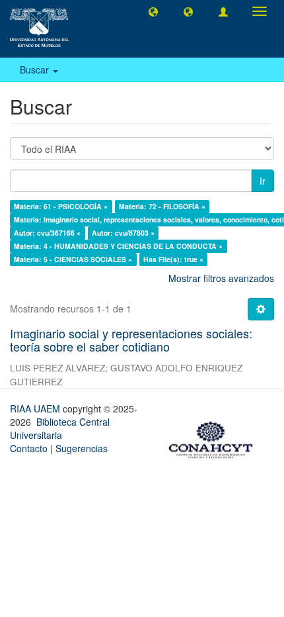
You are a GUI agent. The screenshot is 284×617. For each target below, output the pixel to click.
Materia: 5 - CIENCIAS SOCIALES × (73, 259)
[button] (153, 11)
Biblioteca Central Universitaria (60, 428)
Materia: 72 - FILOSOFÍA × (162, 206)
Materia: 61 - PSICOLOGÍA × (61, 206)
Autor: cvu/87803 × (123, 233)
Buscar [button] (36, 69)
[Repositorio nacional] (214, 437)
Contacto (29, 448)
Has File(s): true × (173, 259)
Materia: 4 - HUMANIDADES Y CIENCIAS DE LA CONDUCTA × (118, 246)
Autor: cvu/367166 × (47, 233)
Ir (263, 180)
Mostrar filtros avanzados (221, 278)
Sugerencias (81, 448)
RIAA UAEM (36, 408)
